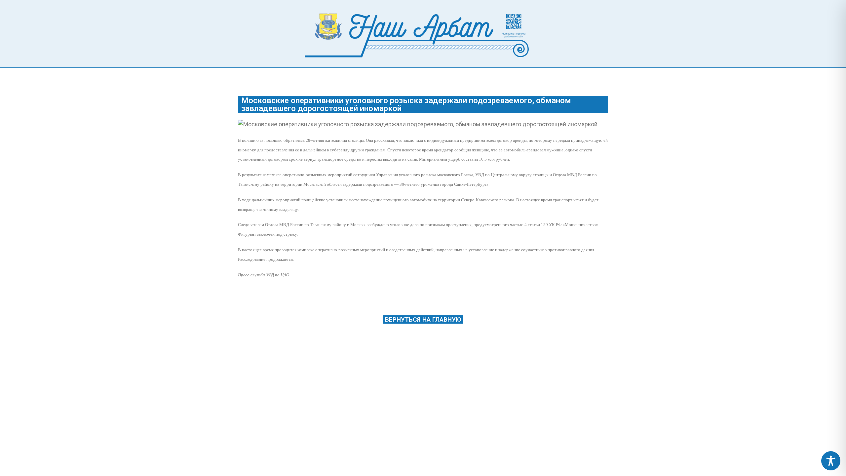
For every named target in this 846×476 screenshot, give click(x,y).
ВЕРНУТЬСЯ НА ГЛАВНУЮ (423, 319)
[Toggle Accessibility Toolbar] (831, 461)
